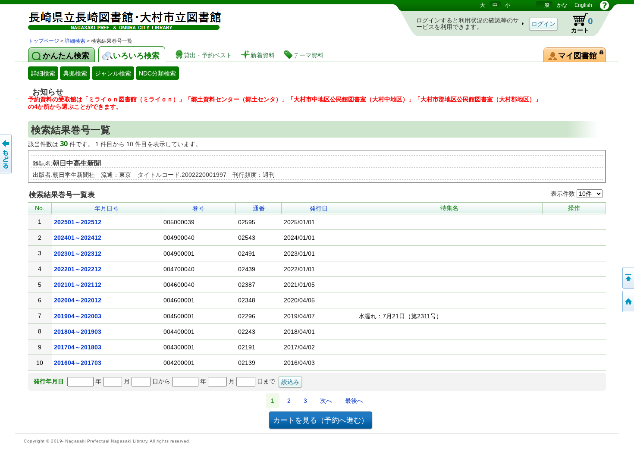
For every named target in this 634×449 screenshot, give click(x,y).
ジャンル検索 (113, 73)
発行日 (319, 208)
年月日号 (106, 208)
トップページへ (627, 301)
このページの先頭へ (627, 278)
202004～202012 (77, 300)
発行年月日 (49, 381)
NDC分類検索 (157, 73)
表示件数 (564, 193)
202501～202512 (77, 222)
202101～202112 (77, 284)
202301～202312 (77, 253)
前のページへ (6, 154)
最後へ (354, 400)
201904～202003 (77, 316)
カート (578, 23)
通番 (259, 208)
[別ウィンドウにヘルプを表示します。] (604, 5)
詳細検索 (75, 41)
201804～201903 (77, 331)
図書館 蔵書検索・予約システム (118, 18)
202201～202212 (77, 269)
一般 (544, 5)
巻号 (198, 208)
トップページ (43, 41)
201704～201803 (77, 347)
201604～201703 (77, 362)
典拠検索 (75, 73)
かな (562, 5)
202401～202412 (77, 237)
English (583, 5)
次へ (326, 400)
